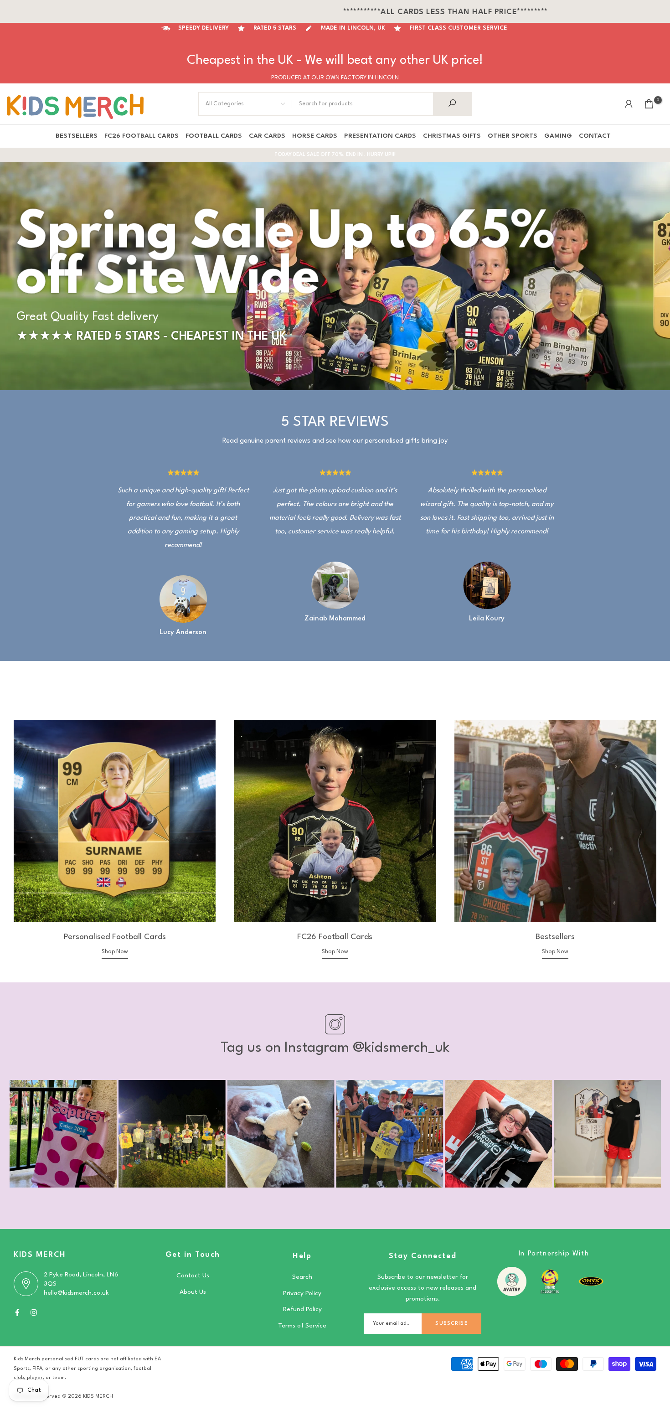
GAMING (558, 136)
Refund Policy (302, 1309)
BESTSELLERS (77, 136)
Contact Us (192, 1275)
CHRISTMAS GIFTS (452, 136)
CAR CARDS (267, 136)
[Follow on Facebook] (17, 1312)
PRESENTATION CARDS (380, 136)
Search (302, 1277)
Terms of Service (302, 1325)
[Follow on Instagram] (33, 1312)
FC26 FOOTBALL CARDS (141, 136)
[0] (649, 103)
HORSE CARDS (314, 136)
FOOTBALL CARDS (214, 136)
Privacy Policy (302, 1293)
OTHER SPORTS (512, 136)
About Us (193, 1292)
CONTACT (595, 136)
